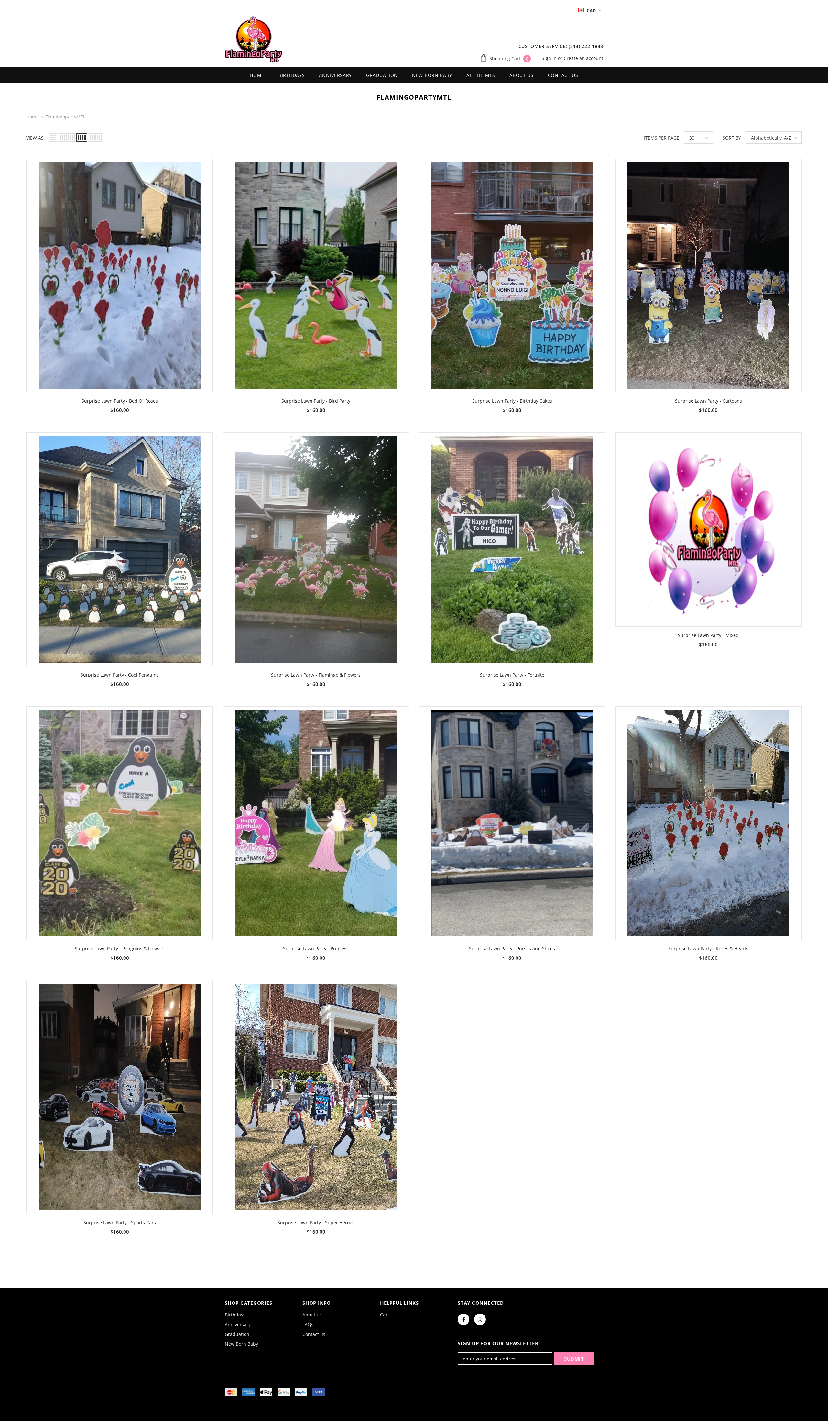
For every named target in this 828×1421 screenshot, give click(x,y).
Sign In (550, 58)
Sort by (732, 138)
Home (32, 117)
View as (35, 138)
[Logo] (254, 39)
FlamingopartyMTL (65, 117)
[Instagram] (480, 1319)
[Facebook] (463, 1319)
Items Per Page (661, 138)
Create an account (583, 58)
